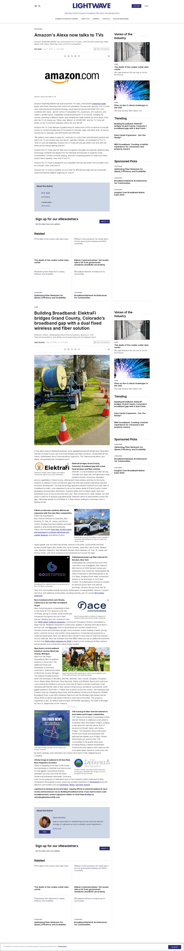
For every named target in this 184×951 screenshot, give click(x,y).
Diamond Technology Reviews (66, 19)
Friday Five (85, 19)
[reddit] (75, 56)
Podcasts (106, 19)
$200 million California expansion (51, 622)
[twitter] (72, 56)
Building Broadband (121, 19)
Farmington (64, 781)
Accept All (175, 947)
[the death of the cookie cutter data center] (132, 52)
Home (116, 64)
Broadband (38, 29)
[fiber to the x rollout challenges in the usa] (132, 90)
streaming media (99, 104)
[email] (79, 56)
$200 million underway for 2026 (58, 641)
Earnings (96, 19)
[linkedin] (68, 56)
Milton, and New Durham (79, 781)
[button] (35, 6)
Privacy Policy (62, 946)
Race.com (53, 627)
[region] (92, 947)
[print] (109, 56)
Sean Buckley (39, 342)
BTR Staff (38, 49)
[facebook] (65, 56)
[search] (39, 6)
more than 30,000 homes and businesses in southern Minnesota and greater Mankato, (53, 532)
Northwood (94, 778)
